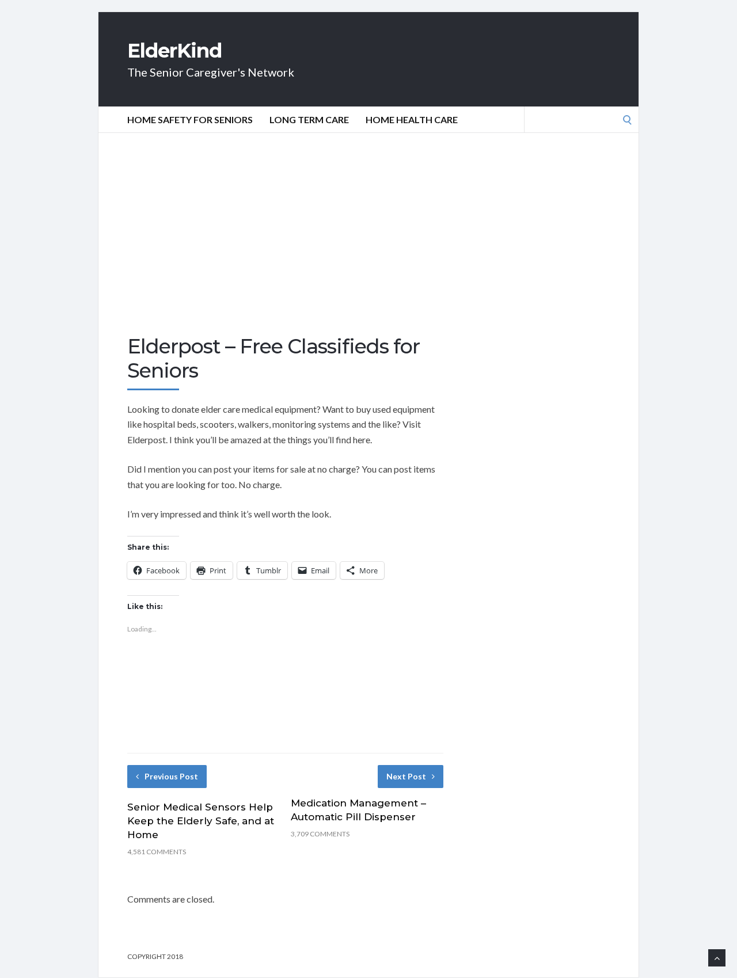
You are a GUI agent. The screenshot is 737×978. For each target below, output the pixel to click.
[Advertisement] (368, 248)
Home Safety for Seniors (190, 119)
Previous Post (171, 776)
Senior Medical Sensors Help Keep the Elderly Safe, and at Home (200, 820)
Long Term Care (309, 119)
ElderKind (174, 50)
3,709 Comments (320, 833)
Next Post (406, 776)
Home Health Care (412, 119)
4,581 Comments (156, 851)
